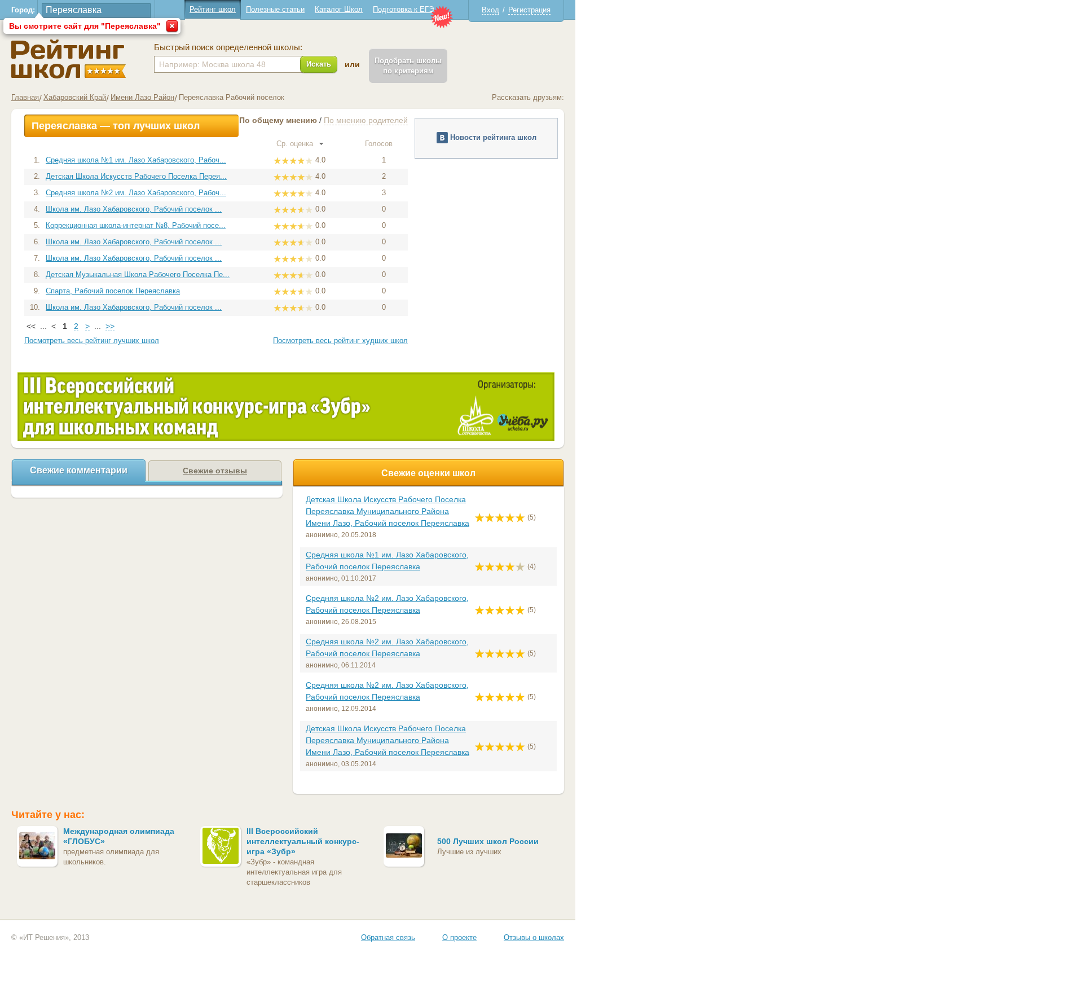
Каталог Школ (339, 9)
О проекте (459, 937)
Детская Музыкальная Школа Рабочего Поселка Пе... (138, 274)
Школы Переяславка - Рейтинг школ (68, 58)
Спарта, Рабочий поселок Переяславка (113, 291)
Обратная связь (388, 937)
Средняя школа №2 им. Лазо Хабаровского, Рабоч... (136, 192)
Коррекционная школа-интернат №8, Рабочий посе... (136, 225)
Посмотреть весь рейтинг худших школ (340, 340)
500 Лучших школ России (488, 841)
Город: (23, 10)
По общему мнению (278, 120)
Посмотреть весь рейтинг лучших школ (91, 340)
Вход (490, 10)
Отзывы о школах (534, 937)
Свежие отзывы (215, 470)
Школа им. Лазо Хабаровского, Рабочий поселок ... (134, 209)
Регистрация (529, 10)
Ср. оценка (295, 143)
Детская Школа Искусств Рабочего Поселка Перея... (136, 176)
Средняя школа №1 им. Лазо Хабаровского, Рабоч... (136, 160)
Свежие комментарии (78, 470)
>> (110, 326)
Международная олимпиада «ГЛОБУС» (118, 836)
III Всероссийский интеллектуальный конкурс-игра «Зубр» (302, 841)
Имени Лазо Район (142, 97)
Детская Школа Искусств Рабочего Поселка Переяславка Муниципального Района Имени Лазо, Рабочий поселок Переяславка (387, 511)
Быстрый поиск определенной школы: (228, 47)
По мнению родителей (366, 120)
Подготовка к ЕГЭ (403, 9)
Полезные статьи (275, 9)
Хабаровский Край (74, 97)
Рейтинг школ (213, 9)
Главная (25, 97)
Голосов (380, 143)
